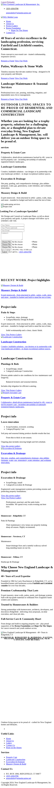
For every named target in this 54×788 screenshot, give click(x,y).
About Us (10, 24)
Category (9, 320)
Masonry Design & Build (16, 764)
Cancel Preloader (8, 2)
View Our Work (21, 61)
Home (8, 21)
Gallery (9, 743)
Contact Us (10, 33)
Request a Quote (7, 61)
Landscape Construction (15, 759)
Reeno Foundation (13, 28)
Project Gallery (12, 26)
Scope (8, 317)
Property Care (11, 757)
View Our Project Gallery (11, 498)
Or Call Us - (20, 252)
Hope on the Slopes (14, 748)
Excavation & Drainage (15, 762)
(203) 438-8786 (12, 9)
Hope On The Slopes (19, 30)
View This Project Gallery (11, 335)
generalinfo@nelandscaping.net (18, 13)
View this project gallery (10, 446)
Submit (4, 252)
